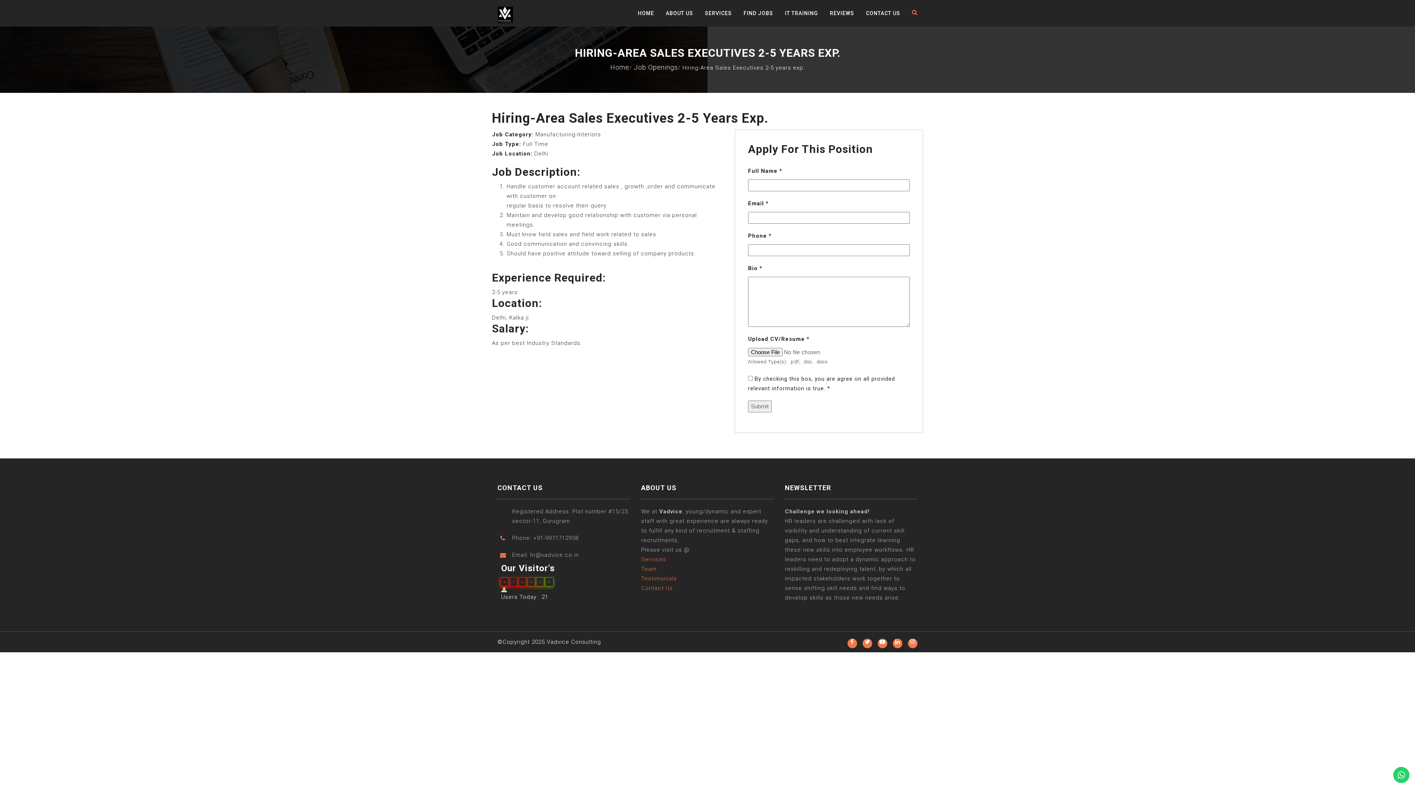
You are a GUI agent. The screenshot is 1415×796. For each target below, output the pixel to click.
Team (649, 569)
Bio (755, 268)
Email (758, 203)
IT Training (801, 13)
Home (646, 13)
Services (718, 13)
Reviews (842, 13)
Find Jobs (758, 13)
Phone (760, 236)
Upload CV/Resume (779, 339)
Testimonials (659, 578)
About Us (679, 13)
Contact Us (883, 13)
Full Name (765, 171)
